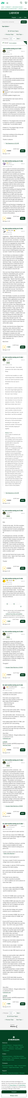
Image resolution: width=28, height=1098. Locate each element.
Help (25, 17)
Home (2, 7)
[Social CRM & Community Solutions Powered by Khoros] (13, 1026)
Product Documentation (13, 1073)
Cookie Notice (22, 1085)
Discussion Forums (17, 7)
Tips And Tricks (7, 745)
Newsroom (5, 1067)
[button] (4, 150)
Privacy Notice (12, 1085)
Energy (16, 1047)
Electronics (11, 1047)
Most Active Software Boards (9, 8)
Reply (22, 151)
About (15, 1065)
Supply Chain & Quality (14, 1067)
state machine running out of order (12, 48)
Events (21, 1067)
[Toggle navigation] (7, 3)
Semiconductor (18, 1048)
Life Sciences (11, 1048)
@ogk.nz (7, 432)
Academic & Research (7, 1045)
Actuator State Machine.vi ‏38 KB (14, 667)
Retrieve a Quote (6, 1058)
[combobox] (10, 21)
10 (7, 1006)
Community (8, 7)
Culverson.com (7, 738)
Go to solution (13, 43)
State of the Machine (9, 853)
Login (20, 17)
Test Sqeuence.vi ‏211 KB (12, 143)
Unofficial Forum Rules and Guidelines (14, 613)
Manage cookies (14, 1095)
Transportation (6, 1050)
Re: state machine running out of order (13, 161)
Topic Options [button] (5, 26)
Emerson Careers (22, 1065)
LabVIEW (20, 8)
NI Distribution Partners (7, 1056)
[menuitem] (21, 3)
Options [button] (22, 51)
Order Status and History (19, 1056)
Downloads (4, 1073)
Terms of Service (15, 1058)
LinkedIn (5, 741)
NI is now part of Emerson (7, 1065)
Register (14, 17)
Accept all (14, 1091)
